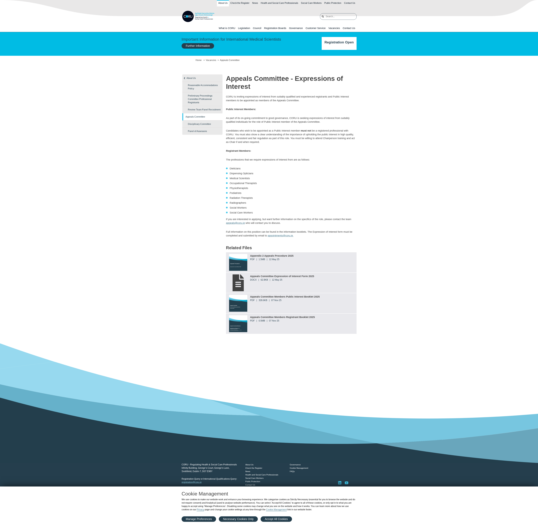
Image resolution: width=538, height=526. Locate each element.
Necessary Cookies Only (238, 519)
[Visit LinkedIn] (340, 482)
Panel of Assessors (197, 131)
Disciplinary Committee (199, 124)
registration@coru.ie (192, 482)
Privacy (200, 509)
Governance (296, 28)
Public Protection (332, 3)
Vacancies (334, 28)
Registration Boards (275, 28)
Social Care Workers (311, 3)
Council (257, 28)
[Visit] (346, 482)
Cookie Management (276, 509)
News (255, 3)
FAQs (292, 471)
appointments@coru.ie (281, 235)
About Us (223, 3)
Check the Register (239, 3)
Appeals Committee (195, 117)
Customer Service (316, 28)
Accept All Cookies (276, 519)
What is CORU (227, 28)
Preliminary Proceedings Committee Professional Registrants (200, 99)
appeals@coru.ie (235, 223)
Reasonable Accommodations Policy (203, 87)
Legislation (244, 28)
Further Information (198, 45)
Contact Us (349, 3)
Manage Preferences (199, 519)
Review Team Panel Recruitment (204, 109)
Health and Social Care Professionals (279, 3)
